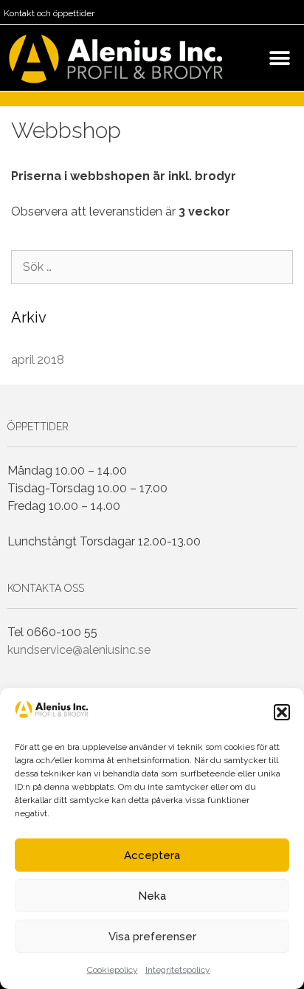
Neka (152, 896)
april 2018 (37, 359)
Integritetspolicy (177, 970)
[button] (281, 712)
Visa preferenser (152, 936)
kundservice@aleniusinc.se (79, 650)
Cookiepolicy (112, 970)
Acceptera (152, 855)
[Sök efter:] (152, 266)
